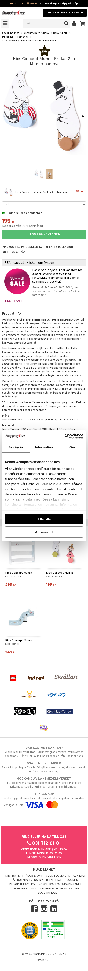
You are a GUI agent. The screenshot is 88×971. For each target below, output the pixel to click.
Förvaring (23, 37)
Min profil (12, 876)
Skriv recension (60, 247)
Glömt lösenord (58, 876)
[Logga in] (74, 23)
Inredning (7, 37)
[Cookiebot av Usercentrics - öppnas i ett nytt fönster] (64, 436)
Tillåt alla (44, 519)
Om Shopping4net (24, 888)
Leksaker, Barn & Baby (36, 33)
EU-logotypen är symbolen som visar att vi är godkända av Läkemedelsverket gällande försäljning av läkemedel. (44, 783)
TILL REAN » (13, 301)
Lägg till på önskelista (24, 247)
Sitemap (60, 954)
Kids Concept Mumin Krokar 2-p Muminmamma (29, 40)
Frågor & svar (32, 876)
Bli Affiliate (54, 880)
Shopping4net (10, 33)
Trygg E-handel (45, 893)
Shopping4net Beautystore (59, 888)
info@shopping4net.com (44, 857)
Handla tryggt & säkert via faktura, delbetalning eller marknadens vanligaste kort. (44, 799)
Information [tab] (44, 447)
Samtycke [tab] (16, 447)
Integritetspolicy (22, 884)
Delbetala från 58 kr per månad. (23, 226)
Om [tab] (72, 447)
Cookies (72, 880)
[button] (82, 23)
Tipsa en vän (16, 252)
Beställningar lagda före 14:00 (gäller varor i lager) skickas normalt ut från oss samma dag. (44, 767)
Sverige (43, 960)
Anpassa (41, 532)
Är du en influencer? (28, 880)
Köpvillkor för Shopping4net (60, 884)
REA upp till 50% (23, 4)
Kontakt (79, 876)
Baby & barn (60, 33)
